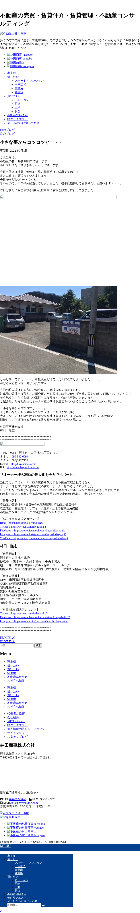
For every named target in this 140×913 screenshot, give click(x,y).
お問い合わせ (16, 721)
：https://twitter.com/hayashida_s (23, 526)
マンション (22, 99)
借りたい (13, 76)
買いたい (13, 96)
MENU (5, 846)
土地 (17, 107)
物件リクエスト (17, 119)
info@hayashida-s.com (23, 464)
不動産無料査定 (17, 115)
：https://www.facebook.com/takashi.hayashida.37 (35, 617)
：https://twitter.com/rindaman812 (23, 613)
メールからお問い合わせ (23, 122)
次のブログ (7, 133)
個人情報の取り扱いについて (26, 728)
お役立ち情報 (16, 680)
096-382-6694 (20, 456)
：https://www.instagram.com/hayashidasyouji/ (33, 534)
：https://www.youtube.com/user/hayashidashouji (34, 538)
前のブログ (7, 129)
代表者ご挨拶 (16, 713)
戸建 (17, 103)
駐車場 (19, 92)
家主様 (11, 73)
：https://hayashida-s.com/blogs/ (21, 522)
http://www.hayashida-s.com (23, 467)
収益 (17, 111)
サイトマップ (16, 732)
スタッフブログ (17, 736)
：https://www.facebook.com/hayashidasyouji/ (32, 530)
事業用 (19, 88)
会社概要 (13, 717)
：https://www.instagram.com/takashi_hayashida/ (34, 621)
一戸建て (20, 84)
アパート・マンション (29, 80)
